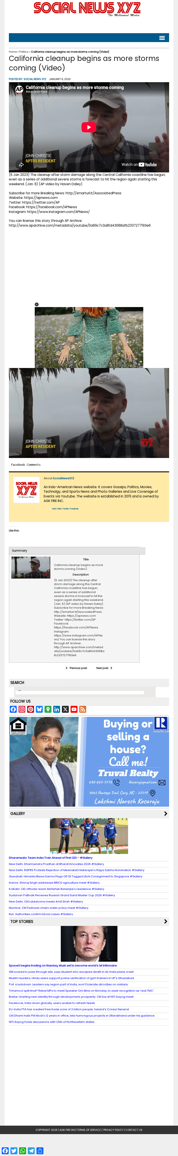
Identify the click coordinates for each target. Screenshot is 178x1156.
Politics (23, 52)
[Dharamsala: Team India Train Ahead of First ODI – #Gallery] (89, 852)
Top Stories (21, 921)
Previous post (78, 668)
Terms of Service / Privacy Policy (100, 1130)
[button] (37, 304)
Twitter (66, 509)
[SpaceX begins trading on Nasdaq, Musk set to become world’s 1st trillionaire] (89, 959)
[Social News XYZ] (87, 15)
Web (59, 509)
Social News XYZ (35, 79)
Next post (102, 668)
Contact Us (133, 1130)
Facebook (74, 509)
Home (13, 52)
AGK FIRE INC (67, 1130)
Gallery (17, 813)
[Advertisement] (89, 24)
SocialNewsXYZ (63, 478)
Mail (54, 509)
